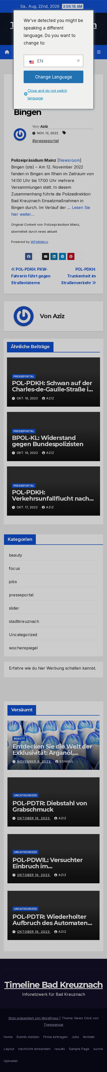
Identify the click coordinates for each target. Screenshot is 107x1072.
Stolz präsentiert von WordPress (33, 1018)
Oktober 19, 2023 (34, 818)
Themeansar (53, 1025)
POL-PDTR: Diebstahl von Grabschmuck (49, 806)
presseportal (23, 376)
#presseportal (45, 140)
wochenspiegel (23, 647)
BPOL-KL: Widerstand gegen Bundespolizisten (47, 441)
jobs (13, 581)
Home (8, 1037)
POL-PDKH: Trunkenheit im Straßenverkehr (78, 276)
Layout (9, 1049)
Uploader (11, 1061)
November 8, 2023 (34, 761)
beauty (15, 555)
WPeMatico (39, 242)
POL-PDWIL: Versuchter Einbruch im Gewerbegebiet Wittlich (47, 866)
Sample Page (79, 1049)
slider (14, 608)
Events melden (28, 1037)
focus (14, 568)
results (59, 1049)
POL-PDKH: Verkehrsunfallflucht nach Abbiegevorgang (50, 498)
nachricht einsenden (34, 1049)
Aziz (44, 126)
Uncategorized (23, 634)
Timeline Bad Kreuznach (53, 985)
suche (98, 1049)
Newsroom (69, 160)
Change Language (53, 76)
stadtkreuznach (24, 621)
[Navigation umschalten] (99, 52)
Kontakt (89, 1037)
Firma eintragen (55, 1037)
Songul (66, 761)
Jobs (75, 1037)
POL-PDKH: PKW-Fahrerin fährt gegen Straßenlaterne (31, 276)
